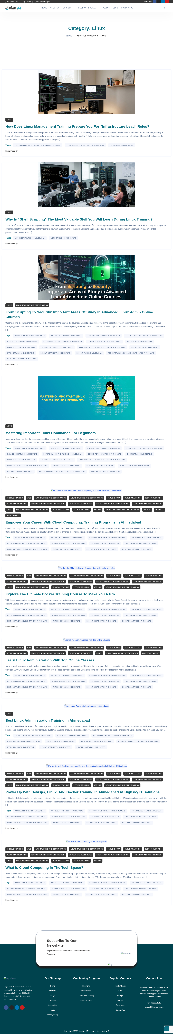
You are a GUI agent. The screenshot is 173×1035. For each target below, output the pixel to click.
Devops (120, 996)
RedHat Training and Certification (122, 509)
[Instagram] (159, 2)
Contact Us (127, 8)
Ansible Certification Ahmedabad (30, 336)
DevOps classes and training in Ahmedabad (62, 341)
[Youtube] (167, 2)
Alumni (106, 8)
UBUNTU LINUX (13, 515)
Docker (120, 1000)
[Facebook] (154, 2)
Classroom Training (86, 996)
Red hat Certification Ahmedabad (55, 353)
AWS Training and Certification (51, 498)
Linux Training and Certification (32, 305)
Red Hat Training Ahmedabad (89, 353)
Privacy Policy (52, 1015)
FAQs (53, 1010)
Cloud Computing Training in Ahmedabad (144, 336)
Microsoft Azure (61, 509)
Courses (67, 8)
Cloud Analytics (133, 498)
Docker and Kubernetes (80, 504)
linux (9, 119)
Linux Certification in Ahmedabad (30, 238)
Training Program (87, 8)
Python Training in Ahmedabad (20, 353)
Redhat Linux (120, 986)
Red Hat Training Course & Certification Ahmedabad (131, 353)
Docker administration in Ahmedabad (104, 341)
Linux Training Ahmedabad (121, 145)
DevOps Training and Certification (48, 504)
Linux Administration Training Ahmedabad (85, 145)
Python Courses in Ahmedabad (144, 347)
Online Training (86, 991)
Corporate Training (86, 1000)
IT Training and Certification (147, 504)
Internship (86, 986)
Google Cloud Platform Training (113, 504)
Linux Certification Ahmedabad (21, 347)
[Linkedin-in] (163, 2)
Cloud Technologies (16, 504)
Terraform (120, 1005)
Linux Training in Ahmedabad (63, 238)
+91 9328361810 (13, 2)
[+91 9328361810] (5, 2)
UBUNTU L (159, 509)
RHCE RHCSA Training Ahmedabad (21, 359)
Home (44, 8)
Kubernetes (120, 1010)
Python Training (81, 509)
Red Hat (97, 509)
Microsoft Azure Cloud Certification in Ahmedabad (102, 347)
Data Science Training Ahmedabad (22, 341)
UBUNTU (147, 509)
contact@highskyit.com (154, 1007)
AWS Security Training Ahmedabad (66, 336)
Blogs (53, 996)
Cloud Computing (153, 498)
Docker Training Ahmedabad (139, 341)
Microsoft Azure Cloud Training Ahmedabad (27, 466)
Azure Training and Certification (87, 498)
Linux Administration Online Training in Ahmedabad (38, 145)
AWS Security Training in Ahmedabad (103, 336)
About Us (55, 8)
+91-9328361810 (154, 1003)
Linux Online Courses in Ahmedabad (57, 347)
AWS (29, 498)
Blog (115, 8)
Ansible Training (15, 498)
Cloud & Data (114, 498)
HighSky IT (104, 1031)
